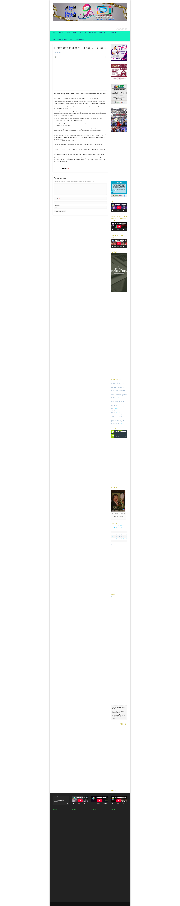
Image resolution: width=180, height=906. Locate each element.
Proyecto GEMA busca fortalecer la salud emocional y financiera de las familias (118, 407)
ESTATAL (61, 32)
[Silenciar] (123, 211)
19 (119, 536)
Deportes (55, 36)
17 (114, 536)
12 (119, 534)
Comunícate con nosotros (60, 39)
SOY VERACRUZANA (116, 36)
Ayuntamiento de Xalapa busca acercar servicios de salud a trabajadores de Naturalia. (119, 396)
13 (121, 534)
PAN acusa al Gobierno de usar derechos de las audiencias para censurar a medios (117, 401)
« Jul (111, 544)
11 (116, 534)
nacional (96, 36)
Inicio (54, 32)
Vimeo (123, 29)
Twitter (120, 29)
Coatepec (79, 36)
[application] (119, 207)
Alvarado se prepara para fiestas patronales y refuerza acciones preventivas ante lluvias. (117, 383)
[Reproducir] (112, 211)
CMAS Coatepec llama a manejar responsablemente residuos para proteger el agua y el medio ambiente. (119, 389)
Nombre (57, 198)
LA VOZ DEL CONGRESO (72, 32)
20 (121, 536)
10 (114, 534)
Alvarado (63, 36)
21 (123, 536)
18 (116, 536)
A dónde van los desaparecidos (88, 32)
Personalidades (80, 39)
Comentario (57, 185)
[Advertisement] (121, 157)
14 (123, 534)
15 (126, 534)
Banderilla (87, 36)
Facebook (117, 29)
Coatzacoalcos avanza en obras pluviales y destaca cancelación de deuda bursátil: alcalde (118, 422)
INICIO (60, 52)
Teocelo (71, 36)
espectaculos (105, 36)
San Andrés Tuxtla (115, 32)
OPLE (71, 39)
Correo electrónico (57, 204)
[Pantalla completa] (125, 211)
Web (56, 207)
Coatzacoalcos (103, 32)
